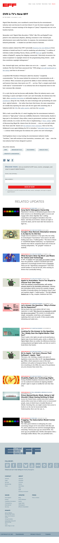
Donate (53, 3)
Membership (8, 484)
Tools (49, 3)
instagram (19, 465)
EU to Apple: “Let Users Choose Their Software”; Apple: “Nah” (36, 354)
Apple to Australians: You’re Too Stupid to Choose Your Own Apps (38, 281)
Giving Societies (9, 519)
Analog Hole (43, 149)
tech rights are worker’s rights (45, 259)
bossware (50, 263)
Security (7, 482)
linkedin (44, 465)
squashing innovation (17, 98)
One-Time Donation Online (10, 516)
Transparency (8, 503)
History (20, 484)
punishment (6, 100)
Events (20, 501)
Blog (20, 497)
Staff (20, 489)
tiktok (50, 465)
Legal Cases (21, 503)
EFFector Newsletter (24, 506)
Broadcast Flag (17, 149)
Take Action (45, 3)
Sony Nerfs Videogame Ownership (35, 210)
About (30, 3)
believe (30, 259)
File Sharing (30, 149)
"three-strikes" (47, 121)
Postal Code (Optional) (11, 173)
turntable (41, 108)
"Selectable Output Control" (46, 128)
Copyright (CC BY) (7, 534)
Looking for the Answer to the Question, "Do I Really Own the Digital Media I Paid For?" (37, 333)
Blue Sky (25, 465)
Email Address (9, 179)
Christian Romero (37, 303)
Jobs (20, 487)
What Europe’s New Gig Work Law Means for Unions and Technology (38, 257)
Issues (33, 3)
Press (6, 485)
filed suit (38, 53)
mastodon (7, 465)
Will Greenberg (36, 392)
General (7, 478)
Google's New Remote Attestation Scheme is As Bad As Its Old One (38, 233)
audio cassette (25, 108)
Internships (21, 485)
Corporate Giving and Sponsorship (10, 521)
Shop (6, 523)
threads (56, 465)
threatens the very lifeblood (41, 48)
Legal (6, 480)
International (8, 505)
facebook (13, 465)
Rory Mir (34, 208)
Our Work (38, 3)
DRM (5, 149)
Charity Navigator (28, 469)
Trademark (20, 534)
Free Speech (8, 497)
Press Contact (35, 497)
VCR (16, 108)
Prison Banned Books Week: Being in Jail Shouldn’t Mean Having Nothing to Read (37, 396)
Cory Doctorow (36, 230)
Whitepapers (22, 505)
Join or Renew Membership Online (10, 513)
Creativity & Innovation (11, 153)
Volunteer (21, 480)
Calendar (21, 478)
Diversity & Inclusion (23, 491)
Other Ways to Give (9, 525)
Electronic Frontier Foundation (9, 5)
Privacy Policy (35, 534)
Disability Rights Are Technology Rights (37, 378)
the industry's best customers (32, 125)
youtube (32, 465)
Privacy (6, 499)
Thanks (48, 534)
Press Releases (22, 499)
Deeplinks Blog (25, 208)
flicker (38, 465)
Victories (21, 482)
